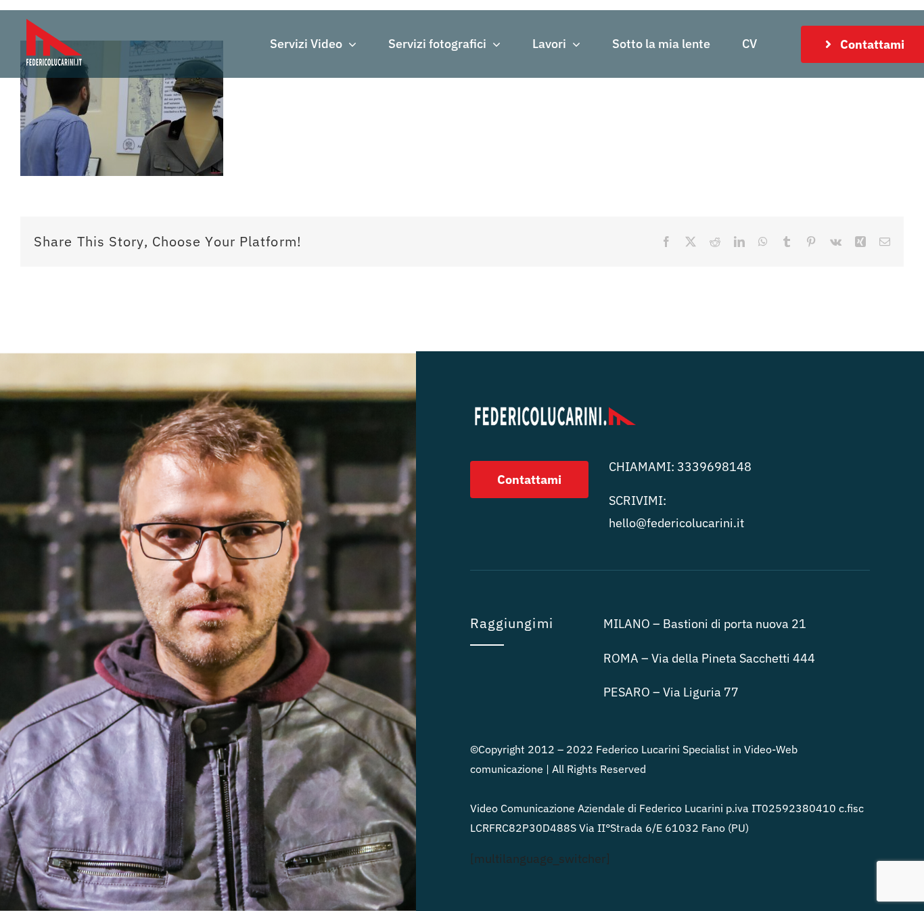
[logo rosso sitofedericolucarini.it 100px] (54, 16)
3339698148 (714, 466)
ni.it (676, 523)
